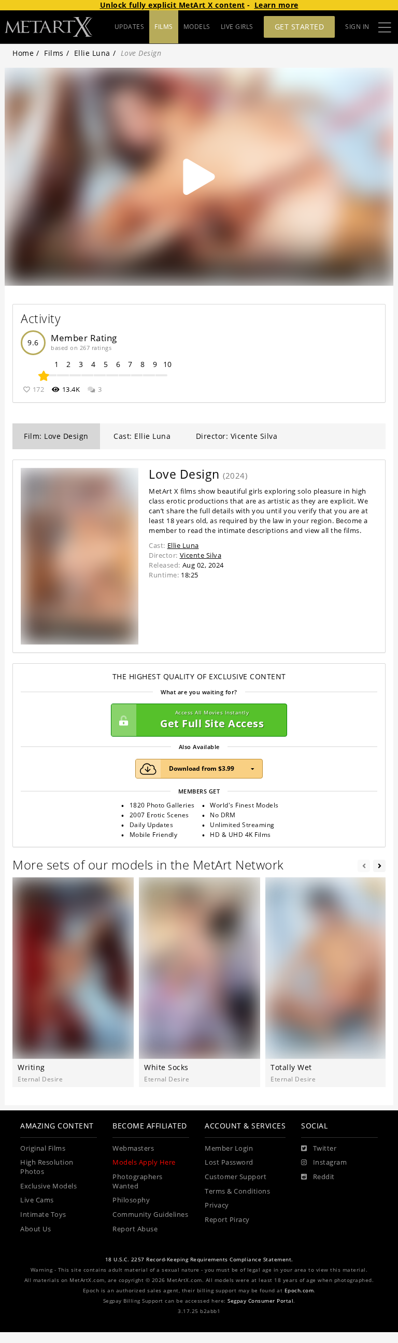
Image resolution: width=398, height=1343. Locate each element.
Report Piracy (227, 1219)
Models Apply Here (144, 1162)
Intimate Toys (43, 1214)
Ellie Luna (92, 53)
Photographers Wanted (137, 1181)
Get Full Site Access (212, 719)
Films (54, 53)
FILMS (163, 26)
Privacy (217, 1205)
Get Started (299, 27)
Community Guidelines (150, 1214)
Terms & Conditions (237, 1191)
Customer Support (235, 1176)
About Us (35, 1229)
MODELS (196, 26)
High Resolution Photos (47, 1167)
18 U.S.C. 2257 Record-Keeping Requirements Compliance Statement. (199, 1259)
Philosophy (131, 1200)
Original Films (42, 1148)
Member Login (229, 1148)
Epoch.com (299, 1290)
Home (23, 53)
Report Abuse (135, 1229)
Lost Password (229, 1162)
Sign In (357, 26)
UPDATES (130, 26)
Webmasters (133, 1148)
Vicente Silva (201, 555)
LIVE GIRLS (237, 26)
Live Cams (37, 1200)
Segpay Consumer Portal (260, 1301)
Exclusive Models (48, 1186)
